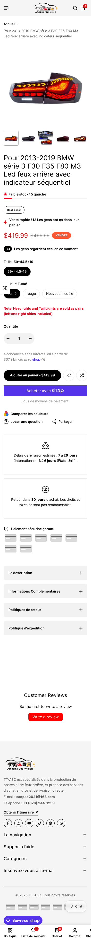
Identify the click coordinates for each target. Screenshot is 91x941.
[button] (68, 375)
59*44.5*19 (17, 271)
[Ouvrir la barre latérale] (5, 288)
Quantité (11, 326)
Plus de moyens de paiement (45, 401)
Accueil (9, 24)
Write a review (46, 716)
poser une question (26, 421)
